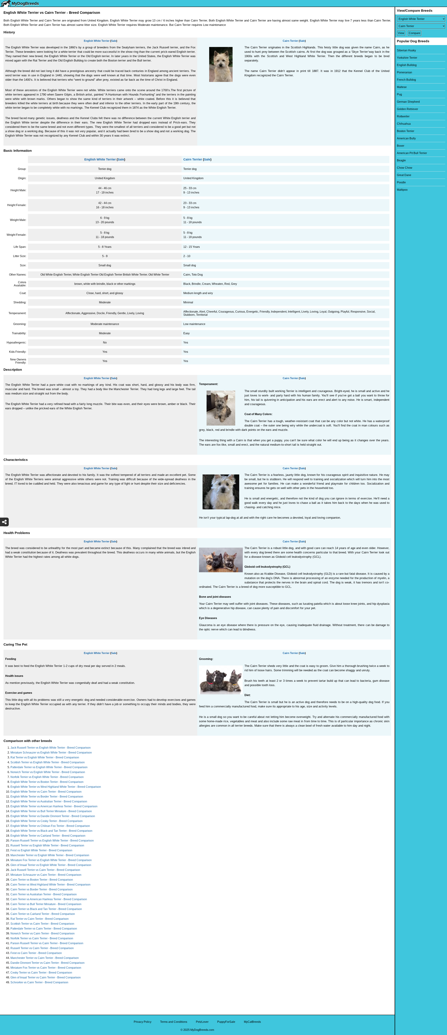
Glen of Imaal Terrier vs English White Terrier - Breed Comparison (50, 865)
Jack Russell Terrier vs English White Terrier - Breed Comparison (50, 747)
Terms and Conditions (173, 1021)
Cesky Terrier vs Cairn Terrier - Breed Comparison (41, 972)
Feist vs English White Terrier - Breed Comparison (41, 850)
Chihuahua (404, 123)
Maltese (402, 87)
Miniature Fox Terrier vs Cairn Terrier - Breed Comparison (45, 967)
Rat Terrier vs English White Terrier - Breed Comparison (44, 757)
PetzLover (202, 1021)
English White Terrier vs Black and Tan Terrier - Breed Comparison (51, 830)
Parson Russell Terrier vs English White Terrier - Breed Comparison (52, 840)
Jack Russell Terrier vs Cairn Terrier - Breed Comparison (45, 869)
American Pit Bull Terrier (412, 153)
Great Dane (404, 175)
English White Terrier (96, 40)
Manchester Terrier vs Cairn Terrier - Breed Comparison (44, 957)
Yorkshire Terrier (407, 57)
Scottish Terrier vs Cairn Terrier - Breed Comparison (42, 923)
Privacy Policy (142, 1021)
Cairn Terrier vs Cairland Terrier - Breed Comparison (42, 913)
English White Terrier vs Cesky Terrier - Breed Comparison (46, 821)
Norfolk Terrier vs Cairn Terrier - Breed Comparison (41, 938)
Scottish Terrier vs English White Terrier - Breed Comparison (47, 762)
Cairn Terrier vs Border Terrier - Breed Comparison (41, 889)
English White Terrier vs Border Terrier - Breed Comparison (46, 796)
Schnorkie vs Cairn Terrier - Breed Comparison (39, 982)
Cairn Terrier (290, 40)
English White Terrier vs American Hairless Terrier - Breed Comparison (53, 806)
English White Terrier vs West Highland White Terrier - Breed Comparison (55, 786)
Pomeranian (404, 72)
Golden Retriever (407, 109)
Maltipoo (402, 189)
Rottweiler (403, 116)
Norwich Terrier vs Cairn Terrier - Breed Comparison (42, 933)
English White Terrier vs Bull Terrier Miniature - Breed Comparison (51, 811)
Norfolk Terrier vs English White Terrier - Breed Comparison (47, 777)
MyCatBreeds (252, 1021)
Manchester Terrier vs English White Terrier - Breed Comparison (49, 855)
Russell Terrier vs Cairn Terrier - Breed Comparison (42, 948)
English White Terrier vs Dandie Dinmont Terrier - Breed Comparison (52, 816)
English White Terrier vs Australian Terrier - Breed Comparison (48, 801)
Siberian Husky (406, 50)
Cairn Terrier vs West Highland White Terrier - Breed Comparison (50, 884)
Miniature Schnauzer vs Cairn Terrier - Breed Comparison (45, 874)
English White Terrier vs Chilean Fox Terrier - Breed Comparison (50, 825)
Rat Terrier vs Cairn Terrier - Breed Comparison (39, 918)
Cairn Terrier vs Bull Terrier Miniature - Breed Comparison (45, 904)
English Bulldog (407, 65)
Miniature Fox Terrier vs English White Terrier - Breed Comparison (51, 860)
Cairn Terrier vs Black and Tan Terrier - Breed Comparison (46, 909)
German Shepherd (408, 101)
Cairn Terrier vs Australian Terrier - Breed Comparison (43, 894)
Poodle (401, 182)
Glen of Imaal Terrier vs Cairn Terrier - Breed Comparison (45, 977)
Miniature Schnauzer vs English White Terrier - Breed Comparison (51, 752)
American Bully (406, 138)
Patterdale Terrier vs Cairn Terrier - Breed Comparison (43, 928)
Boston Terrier (405, 131)
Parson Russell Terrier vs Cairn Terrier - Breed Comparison (46, 943)
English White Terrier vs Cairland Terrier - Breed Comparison (47, 835)
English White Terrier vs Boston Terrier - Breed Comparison (46, 781)
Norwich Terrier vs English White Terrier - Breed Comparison (47, 772)
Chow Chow (404, 167)
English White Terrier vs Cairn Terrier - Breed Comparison (46, 791)
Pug (399, 94)
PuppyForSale (226, 1021)
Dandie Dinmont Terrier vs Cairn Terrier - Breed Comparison (47, 962)
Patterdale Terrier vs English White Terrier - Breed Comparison (48, 767)
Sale (113, 40)
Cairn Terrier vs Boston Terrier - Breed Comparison (41, 879)
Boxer (400, 145)
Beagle (401, 160)
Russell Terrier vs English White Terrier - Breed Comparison (47, 845)
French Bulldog (406, 79)
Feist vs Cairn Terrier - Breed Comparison (36, 953)
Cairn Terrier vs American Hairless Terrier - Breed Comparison (48, 899)
